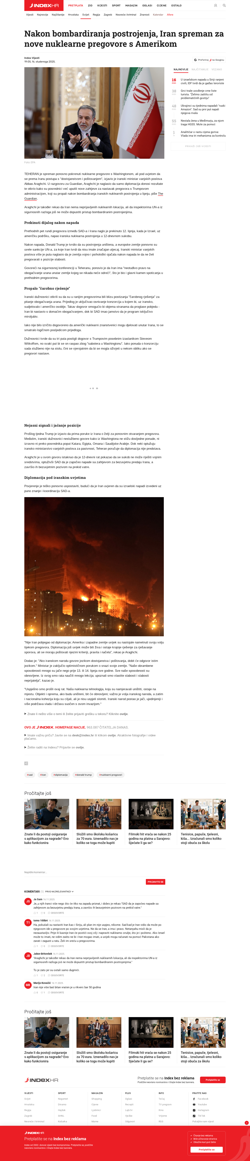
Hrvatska (73, 14)
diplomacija (60, 774)
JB (28, 956)
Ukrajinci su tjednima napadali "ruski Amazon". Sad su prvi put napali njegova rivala (203, 109)
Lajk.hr (129, 1110)
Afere (170, 14)
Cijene (162, 5)
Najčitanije (58, 14)
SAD (30, 774)
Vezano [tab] (217, 69)
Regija (96, 14)
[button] (28, 812)
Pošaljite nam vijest (203, 1121)
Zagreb (108, 14)
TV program (165, 1104)
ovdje (112, 735)
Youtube (202, 1104)
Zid (90, 5)
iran (43, 774)
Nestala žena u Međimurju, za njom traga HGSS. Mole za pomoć (202, 122)
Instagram (203, 1110)
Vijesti (102, 5)
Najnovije (42, 14)
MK (28, 985)
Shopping (97, 1098)
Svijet (85, 14)
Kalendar (158, 14)
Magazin (97, 1093)
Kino (161, 1110)
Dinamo (62, 1104)
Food (94, 1115)
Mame (95, 1121)
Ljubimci (96, 1110)
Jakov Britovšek (42, 953)
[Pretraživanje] (223, 5)
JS (28, 901)
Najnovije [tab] (181, 69)
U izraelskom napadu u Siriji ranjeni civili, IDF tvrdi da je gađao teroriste (202, 81)
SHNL (61, 1115)
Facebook (203, 1098)
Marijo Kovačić (42, 982)
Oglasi (147, 5)
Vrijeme (163, 1115)
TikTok (201, 1115)
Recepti (129, 1104)
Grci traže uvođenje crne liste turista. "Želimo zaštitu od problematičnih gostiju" (199, 94)
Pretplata (75, 5)
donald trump (83, 774)
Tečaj (162, 1098)
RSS (161, 1121)
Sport (116, 5)
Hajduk (62, 1110)
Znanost (144, 14)
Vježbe (129, 1115)
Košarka (62, 1121)
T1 (28, 922)
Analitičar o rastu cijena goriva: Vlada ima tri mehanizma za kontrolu (203, 133)
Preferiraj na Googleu (211, 60)
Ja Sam (37, 899)
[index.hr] (44, 5)
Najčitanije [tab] (200, 69)
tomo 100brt (40, 920)
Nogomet (63, 1098)
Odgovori (130, 1121)
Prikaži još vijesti (198, 146)
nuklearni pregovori (110, 774)
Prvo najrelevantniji (58, 891)
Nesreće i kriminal (126, 14)
